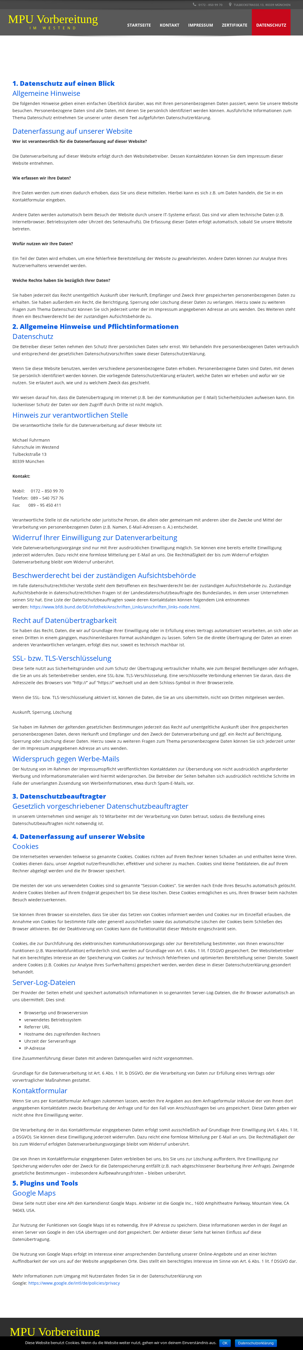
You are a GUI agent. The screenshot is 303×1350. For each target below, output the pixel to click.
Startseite (139, 25)
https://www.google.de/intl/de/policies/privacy (74, 1283)
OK (225, 1343)
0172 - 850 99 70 (210, 5)
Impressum (200, 25)
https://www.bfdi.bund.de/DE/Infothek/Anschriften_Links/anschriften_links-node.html (114, 607)
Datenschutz (271, 25)
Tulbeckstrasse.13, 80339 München (262, 5)
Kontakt (169, 25)
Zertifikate (234, 25)
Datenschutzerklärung (256, 1343)
